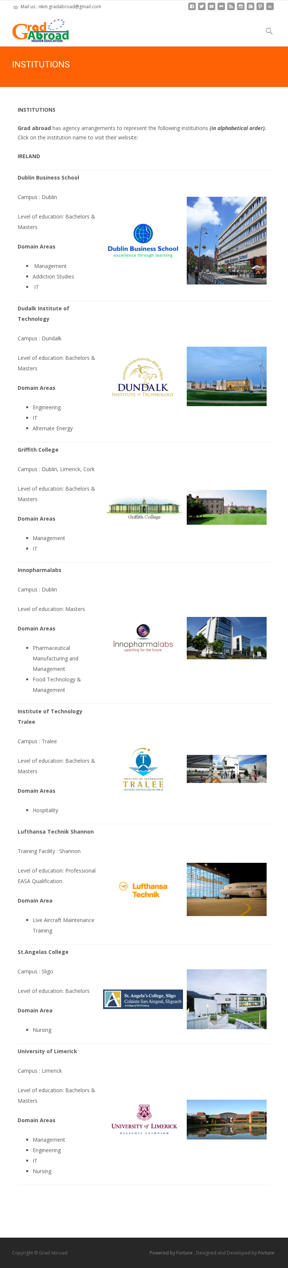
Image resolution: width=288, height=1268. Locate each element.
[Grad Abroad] (34, 28)
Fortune (266, 1253)
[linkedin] (270, 9)
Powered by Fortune (172, 1253)
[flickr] (221, 9)
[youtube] (211, 9)
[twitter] (202, 9)
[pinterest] (260, 9)
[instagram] (240, 9)
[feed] (231, 9)
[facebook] (192, 9)
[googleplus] (250, 9)
